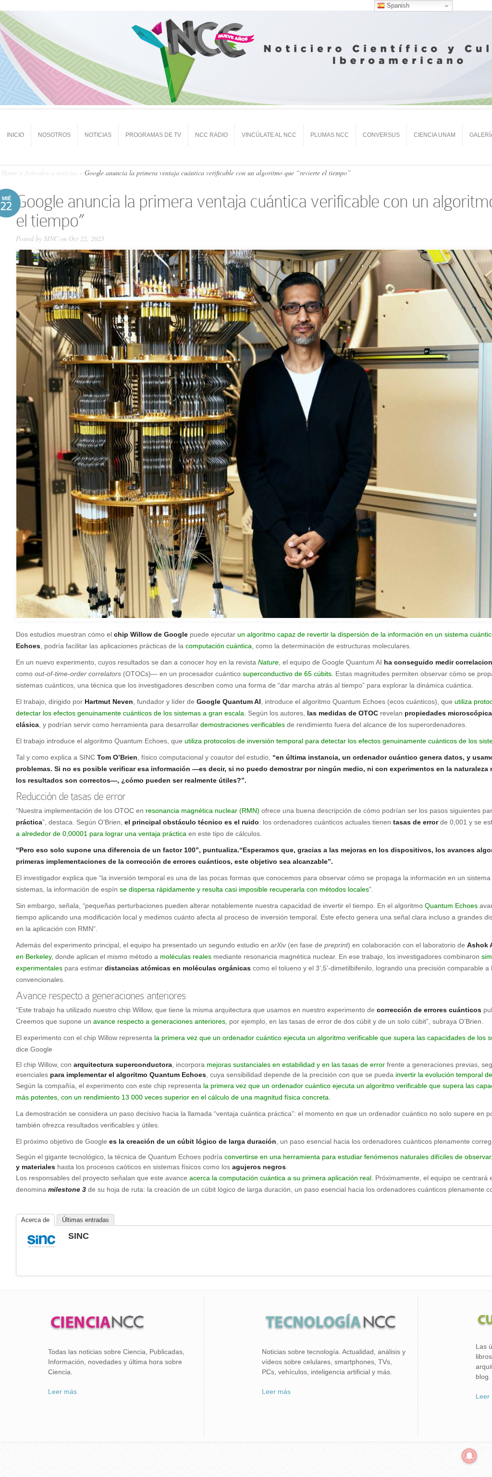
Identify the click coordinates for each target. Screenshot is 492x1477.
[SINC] (41, 1248)
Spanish (397, 5)
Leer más (62, 1391)
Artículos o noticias (51, 172)
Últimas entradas (85, 1219)
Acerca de (35, 1219)
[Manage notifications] (469, 1456)
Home (9, 172)
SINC (51, 238)
